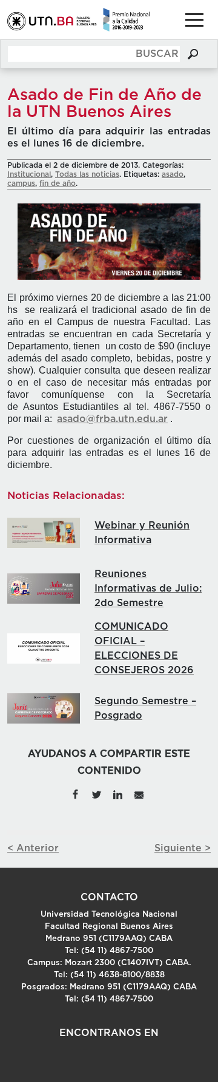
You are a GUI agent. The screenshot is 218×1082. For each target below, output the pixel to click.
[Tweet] (97, 794)
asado (172, 174)
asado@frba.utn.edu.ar (112, 419)
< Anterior (33, 848)
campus (21, 183)
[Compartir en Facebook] (75, 794)
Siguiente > (182, 848)
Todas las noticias (87, 174)
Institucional (29, 174)
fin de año (57, 183)
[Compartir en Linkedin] (118, 794)
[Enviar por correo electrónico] (138, 794)
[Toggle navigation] (194, 19)
